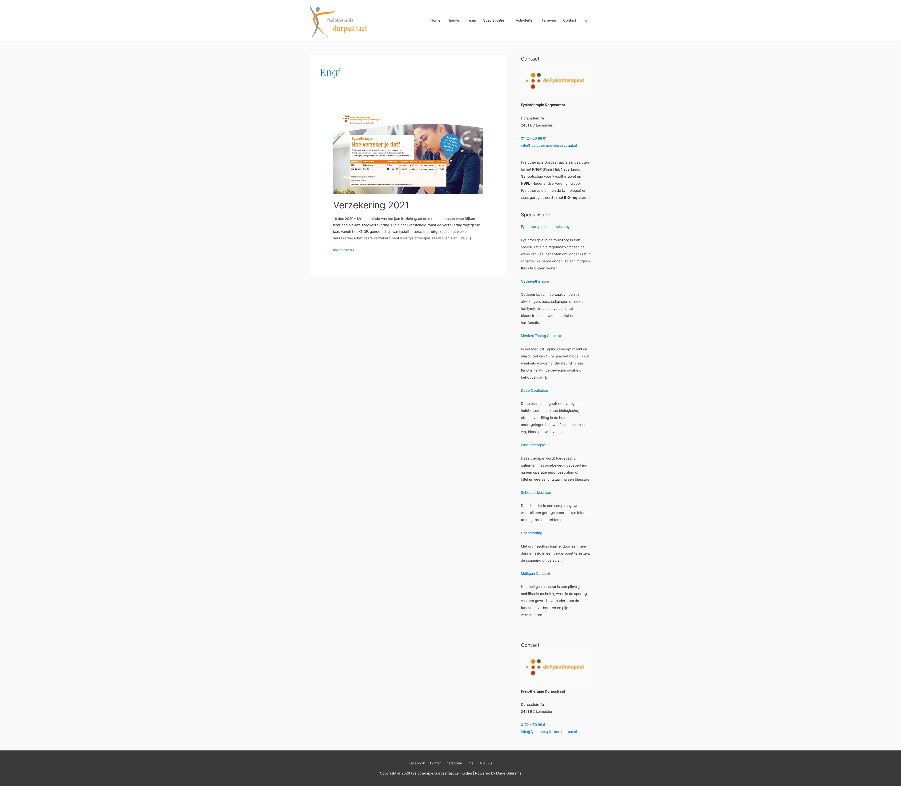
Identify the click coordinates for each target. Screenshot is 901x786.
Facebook (417, 763)
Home (435, 20)
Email (470, 763)
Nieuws (453, 20)
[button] (585, 20)
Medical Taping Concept (541, 336)
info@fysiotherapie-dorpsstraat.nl (549, 145)
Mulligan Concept (535, 573)
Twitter (435, 763)
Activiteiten (525, 20)
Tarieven (549, 20)
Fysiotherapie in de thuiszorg (545, 226)
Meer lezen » (344, 250)
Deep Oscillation (534, 390)
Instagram (454, 763)
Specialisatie (493, 20)
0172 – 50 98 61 (534, 138)
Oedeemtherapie (535, 281)
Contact (569, 20)
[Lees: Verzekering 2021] (408, 151)
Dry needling (531, 533)
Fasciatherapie (533, 445)
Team (471, 20)
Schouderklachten (536, 492)
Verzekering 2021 (371, 205)
